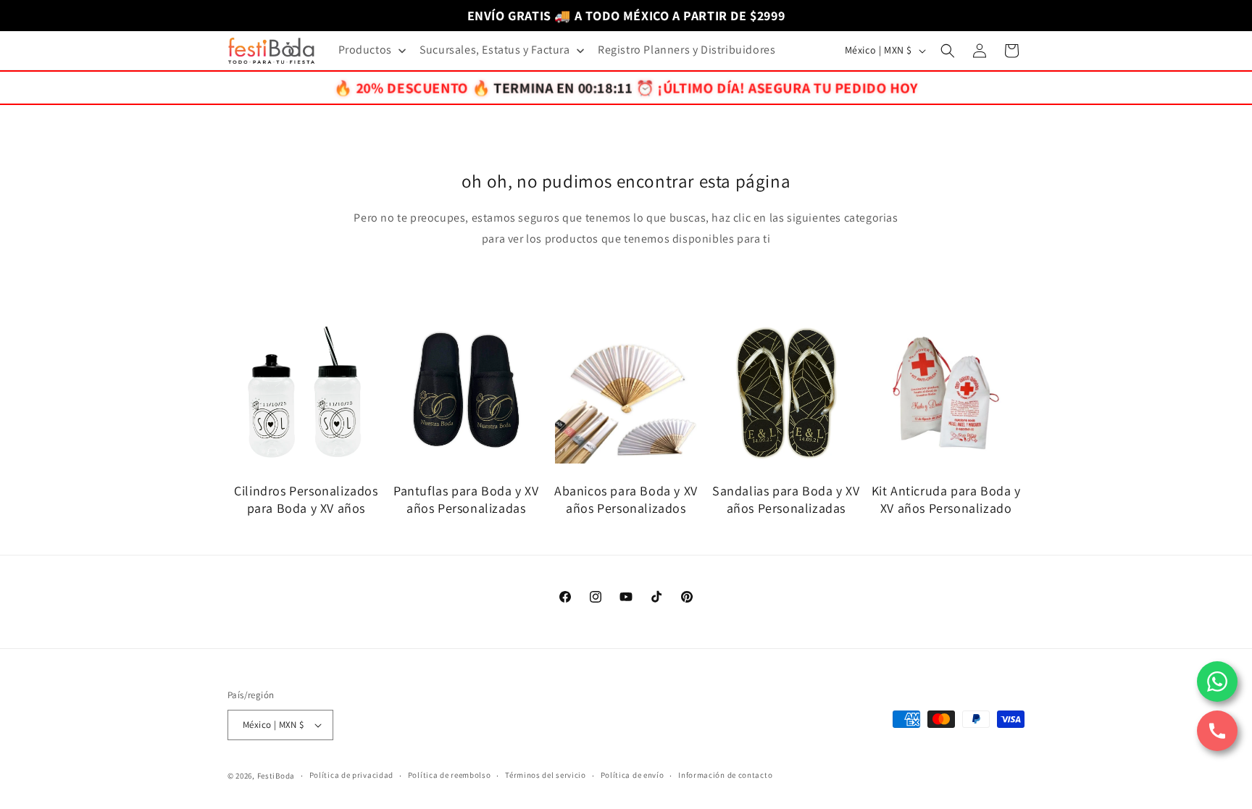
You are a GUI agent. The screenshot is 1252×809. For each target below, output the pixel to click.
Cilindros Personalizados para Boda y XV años (305, 499)
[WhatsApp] (1217, 681)
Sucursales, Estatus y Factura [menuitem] (494, 49)
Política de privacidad (351, 775)
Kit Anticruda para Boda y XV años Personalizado (946, 499)
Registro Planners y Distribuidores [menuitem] (686, 49)
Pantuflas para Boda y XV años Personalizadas (465, 499)
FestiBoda (276, 776)
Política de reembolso (449, 775)
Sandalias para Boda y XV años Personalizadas (785, 499)
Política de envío (632, 775)
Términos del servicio (545, 775)
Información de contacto (725, 775)
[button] (948, 51)
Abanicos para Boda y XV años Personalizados (626, 499)
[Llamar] (1217, 731)
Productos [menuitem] (365, 49)
